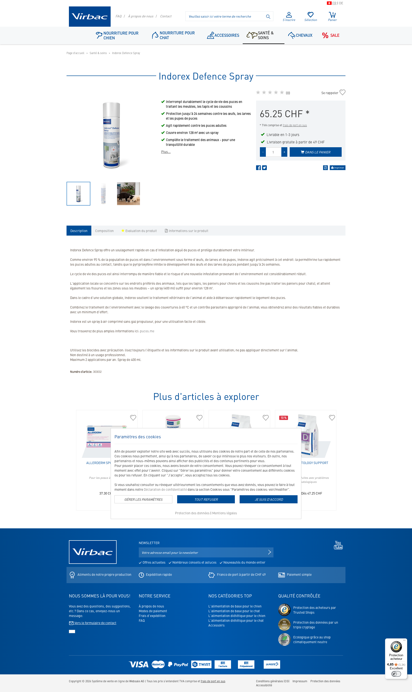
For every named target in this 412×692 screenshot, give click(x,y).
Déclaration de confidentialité (165, 489)
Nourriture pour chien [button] (121, 35)
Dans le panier (317, 152)
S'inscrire (289, 19)
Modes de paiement (153, 610)
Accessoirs (216, 625)
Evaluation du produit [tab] (141, 230)
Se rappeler (329, 92)
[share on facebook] (258, 168)
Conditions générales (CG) (272, 681)
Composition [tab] (104, 230)
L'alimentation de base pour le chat (234, 610)
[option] (111, 134)
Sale (335, 35)
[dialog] (206, 473)
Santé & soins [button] (265, 35)
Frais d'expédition (152, 615)
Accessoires (227, 35)
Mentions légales (224, 512)
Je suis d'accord (269, 499)
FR (334, 2)
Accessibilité (264, 685)
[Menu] (404, 641)
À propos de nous (140, 16)
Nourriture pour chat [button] (177, 35)
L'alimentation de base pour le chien (235, 606)
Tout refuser (206, 499)
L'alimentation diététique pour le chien (236, 615)
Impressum (300, 681)
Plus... (166, 151)
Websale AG (136, 681)
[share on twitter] (264, 168)
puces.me (147, 330)
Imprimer (339, 167)
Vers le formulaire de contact (95, 622)
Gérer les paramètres (143, 499)
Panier (332, 16)
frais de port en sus (295, 125)
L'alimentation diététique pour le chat (236, 620)
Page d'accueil (75, 53)
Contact (165, 16)
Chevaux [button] (304, 35)
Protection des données (192, 512)
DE (341, 2)
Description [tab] (79, 230)
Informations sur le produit (188, 230)
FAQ (118, 16)
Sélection (310, 19)
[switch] (396, 674)
